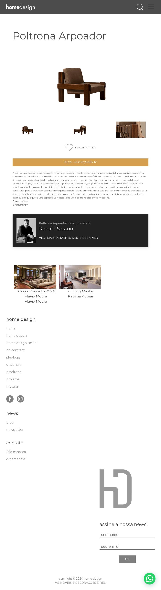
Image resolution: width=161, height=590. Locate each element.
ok (127, 559)
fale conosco (16, 452)
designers (13, 365)
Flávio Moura (36, 301)
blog (10, 422)
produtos (13, 372)
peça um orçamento (81, 162)
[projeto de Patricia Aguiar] (80, 277)
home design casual (22, 343)
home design (16, 336)
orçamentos (15, 459)
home (11, 328)
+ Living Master (81, 291)
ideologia (13, 357)
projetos (12, 379)
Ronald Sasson (56, 228)
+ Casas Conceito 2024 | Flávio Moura (36, 293)
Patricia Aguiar (80, 296)
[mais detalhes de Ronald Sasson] (26, 230)
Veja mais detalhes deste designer (68, 238)
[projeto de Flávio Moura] (35, 277)
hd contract (15, 350)
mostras (12, 386)
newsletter (15, 430)
